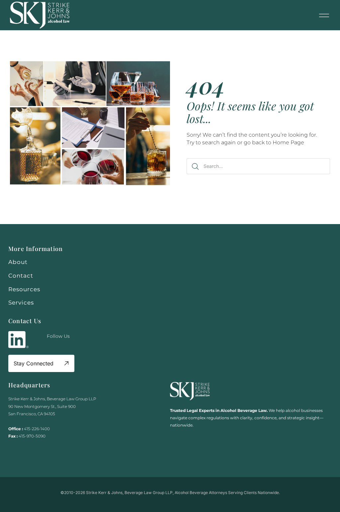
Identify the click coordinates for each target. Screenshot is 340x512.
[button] (324, 15)
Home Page (288, 142)
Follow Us (58, 336)
